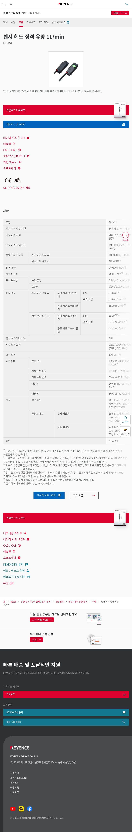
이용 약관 (14, 787)
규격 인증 (14, 772)
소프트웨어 (9, 168)
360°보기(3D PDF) (14, 156)
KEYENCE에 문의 (13, 564)
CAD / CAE (9, 150)
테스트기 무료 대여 (14, 577)
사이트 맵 (14, 792)
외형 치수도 (10, 162)
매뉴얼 (7, 144)
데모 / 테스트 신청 (14, 570)
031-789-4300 (13, 722)
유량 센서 (8, 583)
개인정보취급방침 (18, 777)
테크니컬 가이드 (12, 533)
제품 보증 (14, 782)
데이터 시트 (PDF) (14, 138)
